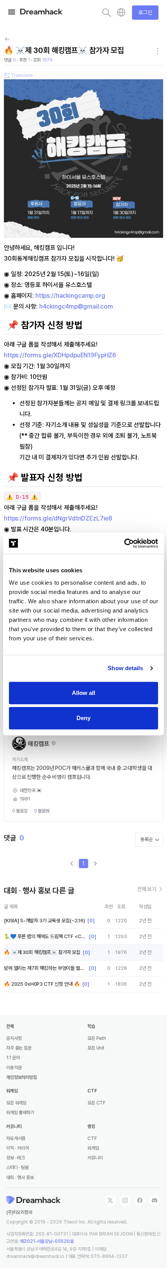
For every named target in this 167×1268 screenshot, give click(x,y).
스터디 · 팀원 (17, 1167)
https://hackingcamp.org (70, 295)
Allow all (83, 692)
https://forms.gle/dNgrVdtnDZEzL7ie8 (58, 518)
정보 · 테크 (15, 1157)
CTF (92, 1138)
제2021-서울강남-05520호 (47, 1241)
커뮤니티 (95, 1157)
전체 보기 (147, 889)
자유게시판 (15, 1138)
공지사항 (13, 1038)
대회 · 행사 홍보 (20, 1177)
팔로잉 (19, 811)
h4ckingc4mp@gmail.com (76, 306)
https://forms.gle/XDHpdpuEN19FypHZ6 (60, 355)
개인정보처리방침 (21, 1077)
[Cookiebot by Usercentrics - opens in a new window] (124, 543)
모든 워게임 (16, 1103)
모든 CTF (96, 1103)
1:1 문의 (13, 1057)
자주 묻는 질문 (18, 1048)
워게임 (93, 1148)
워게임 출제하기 (20, 1112)
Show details (125, 668)
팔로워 (41, 811)
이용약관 (13, 1067)
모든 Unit (95, 1048)
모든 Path (96, 1038)
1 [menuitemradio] (83, 863)
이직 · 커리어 (17, 1148)
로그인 (145, 12)
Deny (83, 718)
